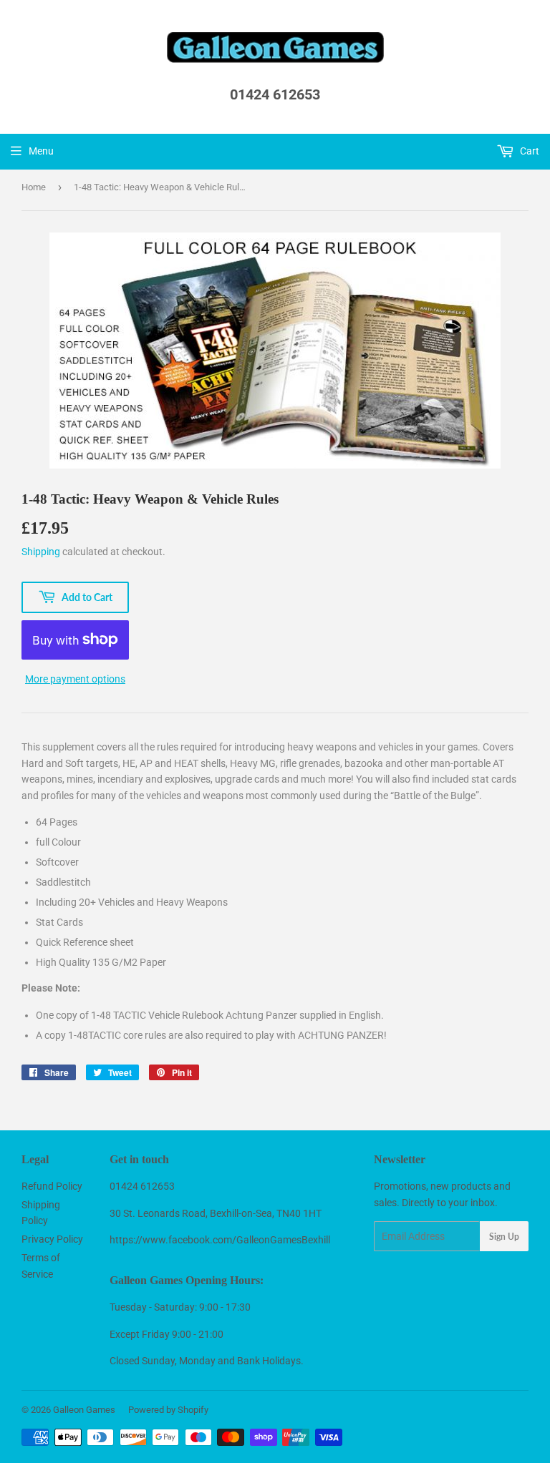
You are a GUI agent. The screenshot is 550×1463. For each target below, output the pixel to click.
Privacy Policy (52, 1239)
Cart (528, 151)
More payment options (75, 679)
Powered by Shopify (168, 1409)
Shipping (40, 551)
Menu (41, 151)
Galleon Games (84, 1409)
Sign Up (504, 1236)
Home (33, 187)
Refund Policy (51, 1186)
